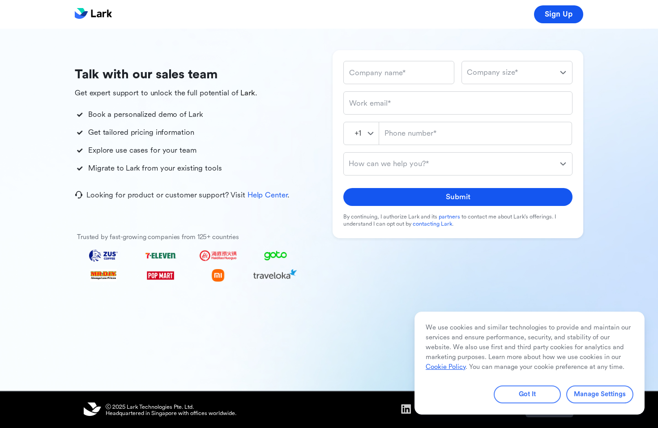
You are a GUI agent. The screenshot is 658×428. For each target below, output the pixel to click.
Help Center (267, 195)
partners (449, 217)
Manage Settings (600, 394)
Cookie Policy (446, 367)
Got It (527, 394)
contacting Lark (432, 224)
